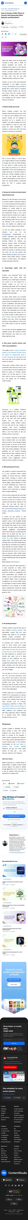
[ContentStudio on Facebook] (6, 1185)
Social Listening (5, 1117)
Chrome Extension (5, 1161)
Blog (6, 8)
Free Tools (4, 1155)
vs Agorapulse (4, 1135)
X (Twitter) (18, 1097)
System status (20, 1210)
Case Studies (4, 1157)
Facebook (8, 1097)
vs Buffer (3, 1133)
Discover (3, 1119)
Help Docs (3, 1150)
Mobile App (4, 1159)
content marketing (18, 769)
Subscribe (14, 1043)
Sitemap (18, 1211)
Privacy (5, 1210)
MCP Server (17, 1131)
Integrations (17, 1137)
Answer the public (19, 551)
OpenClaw (16, 1135)
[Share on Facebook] (9, 34)
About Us (16, 1148)
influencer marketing (19, 673)
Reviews (16, 1153)
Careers (16, 1155)
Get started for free (14, 816)
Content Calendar (18, 1109)
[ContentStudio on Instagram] (12, 1185)
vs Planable (4, 1137)
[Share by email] (2, 37)
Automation (17, 1113)
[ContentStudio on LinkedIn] (15, 1185)
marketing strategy (16, 630)
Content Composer (19, 1115)
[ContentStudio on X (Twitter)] (9, 1185)
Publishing (3, 1109)
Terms (10, 1210)
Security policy (11, 1211)
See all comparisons (5, 1141)
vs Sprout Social (5, 1131)
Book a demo (14, 984)
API (15, 1128)
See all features (17, 1121)
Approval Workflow (19, 1117)
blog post (14, 717)
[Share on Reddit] (15, 34)
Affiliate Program (18, 1159)
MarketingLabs (15, 562)
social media (6, 317)
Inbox (2, 1115)
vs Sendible (4, 1139)
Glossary (3, 1153)
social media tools (13, 660)
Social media (16, 651)
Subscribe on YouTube (10, 1067)
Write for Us (17, 1157)
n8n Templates (18, 1139)
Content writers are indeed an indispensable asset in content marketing (14, 355)
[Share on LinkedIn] (5, 34)
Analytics (3, 1113)
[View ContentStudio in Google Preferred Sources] (23, 34)
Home (2, 8)
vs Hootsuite (4, 1128)
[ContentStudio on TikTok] (22, 1185)
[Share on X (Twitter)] (2, 34)
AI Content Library (18, 1119)
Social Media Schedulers (9, 1094)
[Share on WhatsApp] (12, 34)
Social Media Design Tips (14, 8)
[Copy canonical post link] (5, 37)
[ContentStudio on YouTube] (19, 1185)
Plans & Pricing (18, 1150)
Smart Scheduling (18, 1111)
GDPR (14, 1210)
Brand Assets (17, 1161)
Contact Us (17, 1163)
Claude (16, 1133)
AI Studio (3, 1111)
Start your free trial (14, 980)
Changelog (17, 1141)
